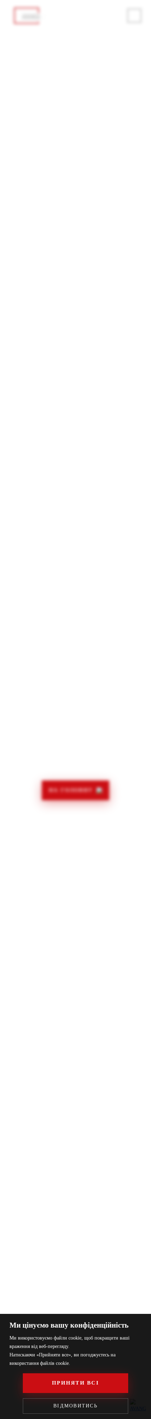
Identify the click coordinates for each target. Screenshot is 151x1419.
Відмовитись (75, 1405)
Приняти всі (75, 1383)
